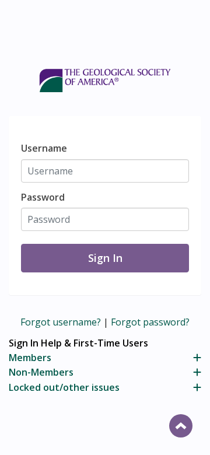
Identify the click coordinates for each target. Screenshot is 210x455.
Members (30, 357)
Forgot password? (150, 322)
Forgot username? (60, 322)
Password (43, 197)
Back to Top (180, 426)
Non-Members (41, 372)
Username (44, 148)
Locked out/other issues (64, 387)
